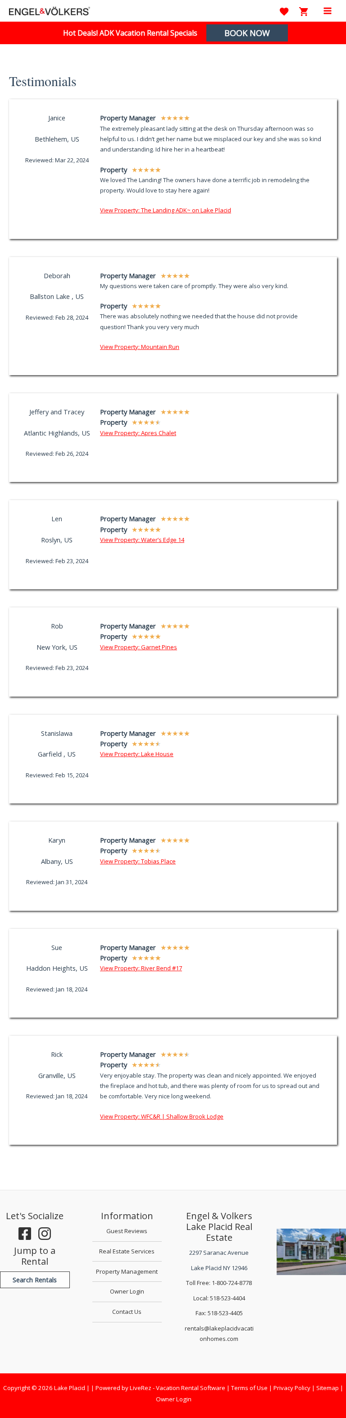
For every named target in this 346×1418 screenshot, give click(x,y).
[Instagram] (44, 1233)
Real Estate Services (127, 1251)
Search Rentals (35, 1279)
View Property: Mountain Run (139, 347)
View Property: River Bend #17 (141, 968)
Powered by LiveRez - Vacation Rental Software (160, 1388)
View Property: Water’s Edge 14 (142, 540)
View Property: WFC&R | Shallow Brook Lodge (161, 1116)
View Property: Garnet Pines (138, 647)
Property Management (127, 1271)
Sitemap (327, 1388)
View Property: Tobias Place (138, 861)
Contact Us (126, 1312)
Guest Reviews (126, 1231)
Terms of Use (249, 1388)
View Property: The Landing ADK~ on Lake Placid (165, 210)
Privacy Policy (291, 1388)
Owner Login (127, 1291)
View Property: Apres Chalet (138, 433)
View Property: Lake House (136, 754)
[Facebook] (25, 1233)
